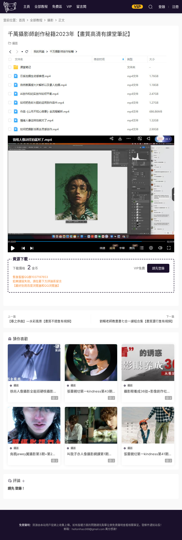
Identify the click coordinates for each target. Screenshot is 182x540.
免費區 (57, 6)
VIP (69, 6)
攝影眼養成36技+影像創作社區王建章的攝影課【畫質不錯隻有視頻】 (147, 391)
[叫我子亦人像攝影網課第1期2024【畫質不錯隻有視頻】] (91, 425)
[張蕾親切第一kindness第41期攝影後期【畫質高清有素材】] (148, 425)
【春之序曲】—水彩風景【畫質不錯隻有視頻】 (40, 321)
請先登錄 (158, 268)
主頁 (26, 6)
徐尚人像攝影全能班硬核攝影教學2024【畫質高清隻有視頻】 (33, 391)
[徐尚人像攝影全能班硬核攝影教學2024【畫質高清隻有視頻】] (34, 362)
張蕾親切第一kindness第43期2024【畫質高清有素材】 (89, 391)
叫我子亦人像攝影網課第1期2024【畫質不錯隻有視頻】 (88, 454)
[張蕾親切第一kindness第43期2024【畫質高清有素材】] (91, 362)
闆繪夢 (10, 6)
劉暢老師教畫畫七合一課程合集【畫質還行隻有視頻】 (137, 321)
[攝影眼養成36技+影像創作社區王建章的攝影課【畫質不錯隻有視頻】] (148, 362)
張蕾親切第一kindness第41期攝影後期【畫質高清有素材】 (148, 454)
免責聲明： (25, 525)
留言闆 (81, 6)
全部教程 (41, 6)
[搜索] (150, 6)
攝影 (15, 43)
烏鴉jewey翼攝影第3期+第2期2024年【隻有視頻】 (33, 454)
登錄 (18, 488)
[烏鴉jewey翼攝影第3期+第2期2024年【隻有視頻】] (34, 425)
